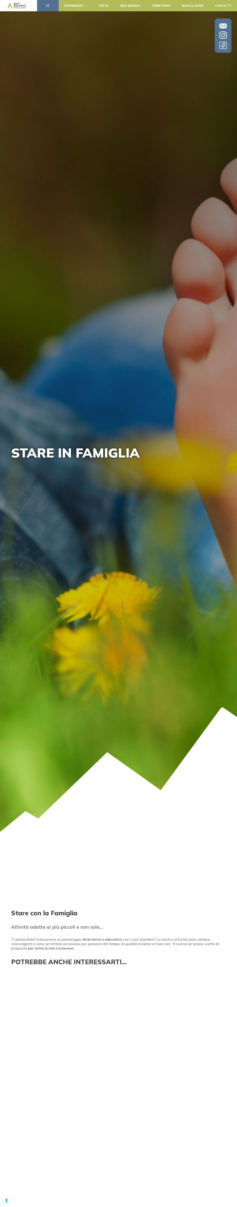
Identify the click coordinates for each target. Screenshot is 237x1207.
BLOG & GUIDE (193, 5)
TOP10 (103, 5)
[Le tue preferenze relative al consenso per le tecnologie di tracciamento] (6, 1200)
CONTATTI (223, 5)
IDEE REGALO (130, 5)
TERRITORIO (160, 5)
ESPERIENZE (73, 5)
